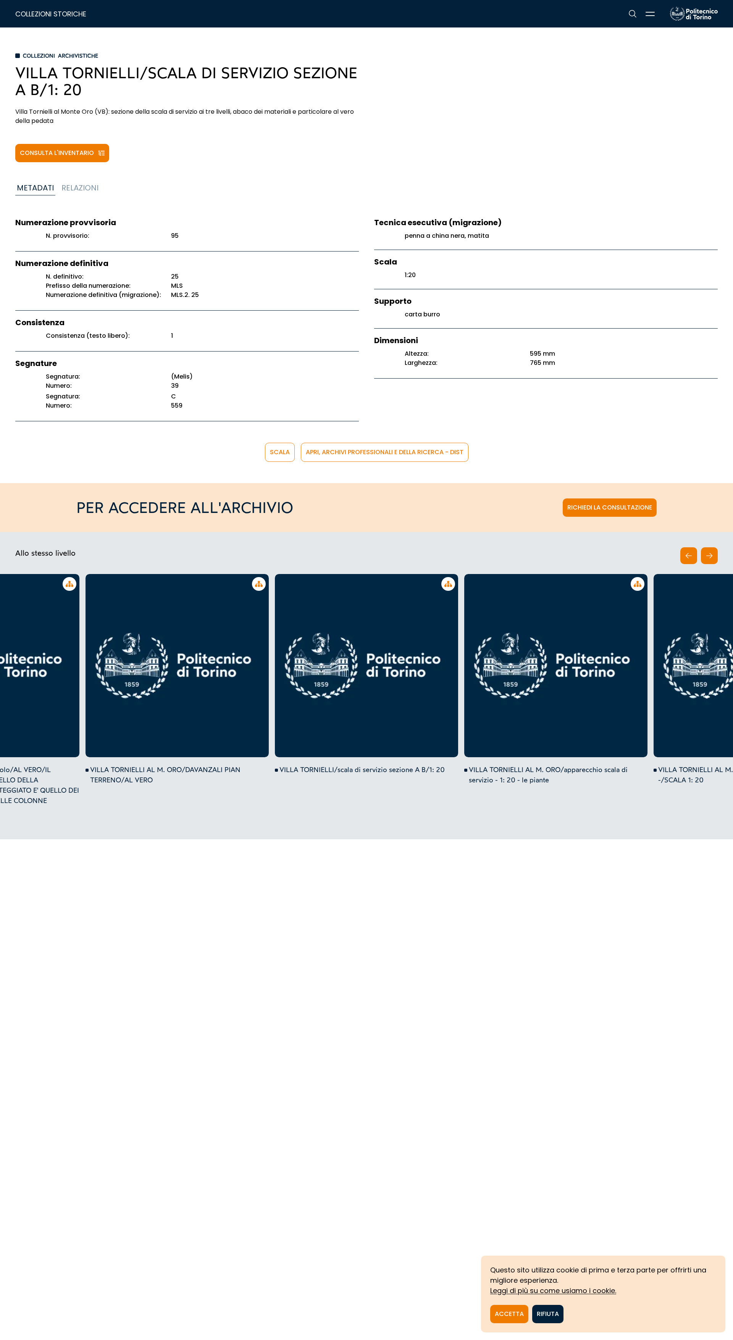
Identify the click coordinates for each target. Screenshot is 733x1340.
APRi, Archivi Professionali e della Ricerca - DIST (384, 452)
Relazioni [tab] (79, 187)
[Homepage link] (694, 14)
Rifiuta (548, 1313)
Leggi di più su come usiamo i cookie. (553, 1290)
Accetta (509, 1313)
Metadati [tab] (35, 187)
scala (280, 452)
